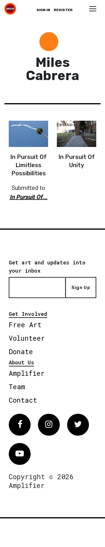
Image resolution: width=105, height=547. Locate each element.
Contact (23, 400)
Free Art (25, 324)
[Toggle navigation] (93, 8)
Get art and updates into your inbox (47, 266)
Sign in (43, 10)
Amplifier (27, 373)
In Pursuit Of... (29, 196)
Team (17, 386)
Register (63, 10)
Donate (21, 351)
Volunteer (27, 338)
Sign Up (80, 287)
